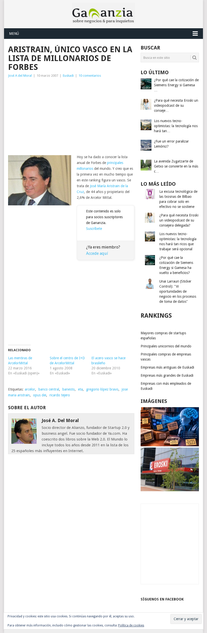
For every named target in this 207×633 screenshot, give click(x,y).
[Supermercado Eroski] (170, 490)
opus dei (39, 395)
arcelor (30, 389)
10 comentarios (90, 75)
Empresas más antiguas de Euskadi (167, 367)
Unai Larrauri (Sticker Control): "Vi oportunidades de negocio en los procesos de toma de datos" (177, 291)
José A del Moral (20, 75)
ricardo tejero (59, 395)
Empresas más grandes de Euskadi (167, 375)
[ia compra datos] (170, 445)
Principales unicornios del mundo (166, 346)
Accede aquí (97, 253)
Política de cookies (131, 625)
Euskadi (68, 75)
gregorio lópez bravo (102, 389)
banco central (48, 389)
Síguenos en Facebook (162, 599)
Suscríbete (94, 229)
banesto (68, 389)
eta (80, 389)
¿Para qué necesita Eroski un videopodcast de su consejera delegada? (178, 220)
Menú (14, 34)
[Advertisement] (71, 116)
